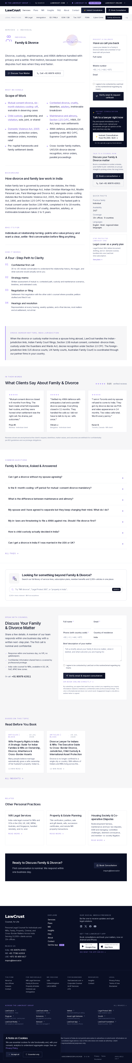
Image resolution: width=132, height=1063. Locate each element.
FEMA (87, 17)
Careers (8, 986)
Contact (75, 10)
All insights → (14, 778)
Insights (50, 10)
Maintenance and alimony (63, 115)
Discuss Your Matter (20, 73)
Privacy (96, 1056)
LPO (69, 989)
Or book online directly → (78, 682)
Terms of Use (114, 983)
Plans (36, 10)
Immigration (41, 17)
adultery (65, 106)
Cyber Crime (98, 17)
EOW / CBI (66, 17)
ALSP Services (73, 986)
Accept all (15, 1054)
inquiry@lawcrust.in (111, 871)
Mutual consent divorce (20, 102)
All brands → (120, 1005)
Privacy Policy (114, 980)
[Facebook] (90, 926)
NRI (42, 10)
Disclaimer (113, 986)
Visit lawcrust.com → (75, 980)
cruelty (74, 102)
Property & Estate (32, 986)
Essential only (33, 1054)
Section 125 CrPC (59, 119)
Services (26, 10)
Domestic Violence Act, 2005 (23, 128)
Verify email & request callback (109, 96)
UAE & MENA (51, 986)
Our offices (9, 983)
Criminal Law (30, 989)
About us (8, 980)
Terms (103, 1056)
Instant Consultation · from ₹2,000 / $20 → (107, 136)
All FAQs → (12, 553)
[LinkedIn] (81, 926)
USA (48, 980)
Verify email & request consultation (85, 676)
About (66, 10)
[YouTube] (95, 926)
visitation (12, 119)
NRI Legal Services (33, 980)
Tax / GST (77, 17)
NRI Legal (29, 17)
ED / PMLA (54, 17)
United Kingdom (53, 983)
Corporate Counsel (75, 983)
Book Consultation (118, 10)
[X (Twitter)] (85, 926)
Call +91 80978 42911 (50, 73)
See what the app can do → (93, 952)
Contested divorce (59, 102)
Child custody (15, 115)
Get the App (55, 945)
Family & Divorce (114, 17)
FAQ (59, 10)
